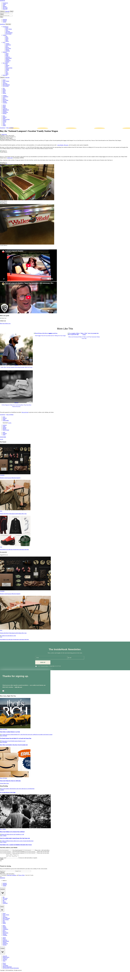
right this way (18, 687)
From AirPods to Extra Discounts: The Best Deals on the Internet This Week (14, 549)
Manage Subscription (7, 966)
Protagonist (5, 903)
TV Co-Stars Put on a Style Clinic (8, 792)
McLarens (66, 145)
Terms (4, 960)
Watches (7, 49)
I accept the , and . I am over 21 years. (49, 666)
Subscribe (7, 11)
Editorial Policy (6, 957)
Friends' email (3, 857)
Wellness (4, 6)
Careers (4, 964)
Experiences (5, 2)
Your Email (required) (17, 850)
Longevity (7, 56)
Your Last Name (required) (18, 853)
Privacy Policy (52, 666)
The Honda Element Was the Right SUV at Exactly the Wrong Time (15, 738)
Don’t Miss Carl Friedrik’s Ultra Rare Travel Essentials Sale (14, 744)
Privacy (4, 963)
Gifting (6, 73)
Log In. (9, 422)
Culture (4, 4)
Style (4, 5)
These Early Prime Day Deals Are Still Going (10, 780)
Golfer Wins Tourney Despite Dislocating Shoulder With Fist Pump (16, 367)
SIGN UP (2, 872)
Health (6, 55)
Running (7, 61)
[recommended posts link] (15, 728)
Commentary (8, 44)
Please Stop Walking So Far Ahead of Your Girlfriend (12, 831)
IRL (3, 900)
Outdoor (7, 69)
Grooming (7, 50)
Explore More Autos (4, 783)
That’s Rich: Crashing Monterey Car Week (10, 731)
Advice (7, 53)
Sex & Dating (8, 33)
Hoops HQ (5, 9)
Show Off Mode (8, 32)
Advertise (5, 959)
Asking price (10, 157)
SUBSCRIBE (6, 420)
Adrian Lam (4, 134)
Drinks (6, 27)
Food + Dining (8, 29)
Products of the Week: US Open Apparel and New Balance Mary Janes (13, 513)
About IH (5, 956)
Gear (1, 546)
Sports (16, 365)
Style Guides (8, 48)
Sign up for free (25, 412)
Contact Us (5, 958)
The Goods (5, 7)
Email (1, 871)
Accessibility (5, 965)
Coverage (5, 899)
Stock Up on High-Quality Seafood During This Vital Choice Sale (15, 838)
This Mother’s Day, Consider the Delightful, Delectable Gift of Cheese (16, 844)
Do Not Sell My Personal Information (11, 968)
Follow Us (2, 11)
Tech (6, 71)
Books (6, 37)
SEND (2, 859)
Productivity (8, 60)
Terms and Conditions (44, 666)
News (6, 46)
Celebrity (7, 43)
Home (6, 66)
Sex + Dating (3, 829)
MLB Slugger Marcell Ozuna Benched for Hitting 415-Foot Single (50, 335)
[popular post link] (15, 473)
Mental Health (8, 58)
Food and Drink (8, 67)
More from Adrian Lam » (5, 323)
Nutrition (7, 59)
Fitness (6, 54)
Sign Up (42, 662)
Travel (6, 30)
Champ (4, 902)
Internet (7, 41)
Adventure (7, 31)
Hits (3, 897)
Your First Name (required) (18, 851)
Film (6, 36)
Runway (7, 47)
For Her (7, 70)
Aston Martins (60, 145)
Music (6, 40)
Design (6, 38)
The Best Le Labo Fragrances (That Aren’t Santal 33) (10, 477)
